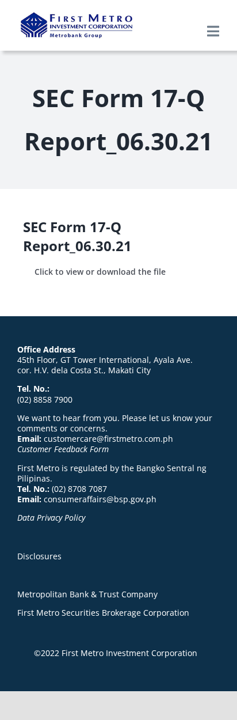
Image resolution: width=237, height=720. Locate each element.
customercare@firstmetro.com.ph (108, 438)
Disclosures (39, 556)
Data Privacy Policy (51, 517)
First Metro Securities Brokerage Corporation (103, 612)
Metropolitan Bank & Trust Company (87, 594)
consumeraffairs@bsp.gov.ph (100, 499)
